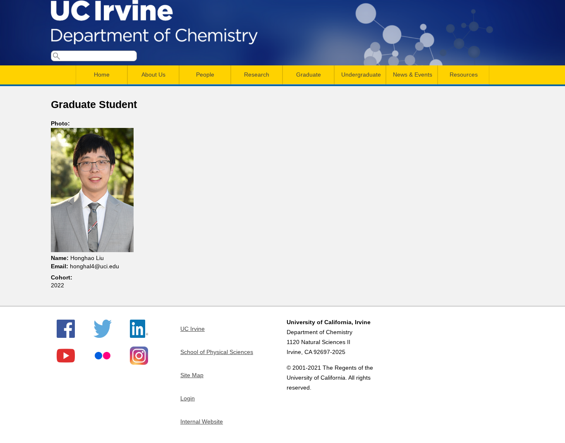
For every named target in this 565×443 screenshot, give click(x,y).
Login (187, 398)
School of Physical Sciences (216, 352)
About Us (153, 74)
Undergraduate (361, 74)
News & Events (412, 74)
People (205, 74)
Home (102, 74)
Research (256, 74)
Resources (464, 74)
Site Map (191, 375)
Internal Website (201, 421)
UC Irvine (192, 328)
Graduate (308, 74)
